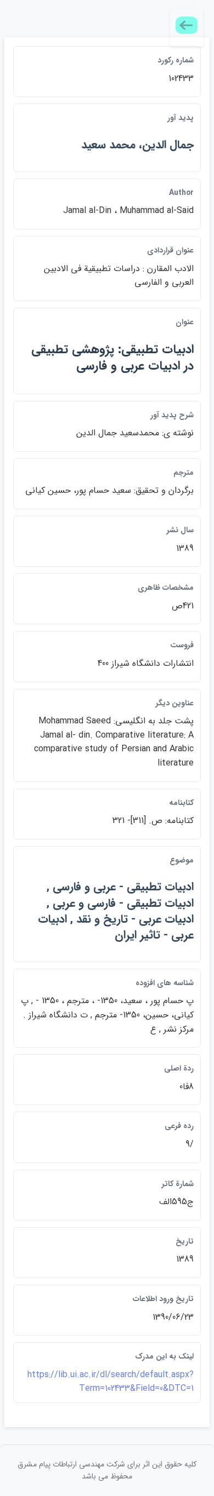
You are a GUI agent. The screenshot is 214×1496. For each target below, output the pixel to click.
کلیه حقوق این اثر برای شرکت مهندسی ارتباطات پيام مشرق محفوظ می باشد (107, 1470)
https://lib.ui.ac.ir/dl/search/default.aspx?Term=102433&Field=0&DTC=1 (110, 1382)
